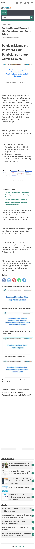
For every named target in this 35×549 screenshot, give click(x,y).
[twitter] (9, 280)
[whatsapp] (19, 280)
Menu (4, 12)
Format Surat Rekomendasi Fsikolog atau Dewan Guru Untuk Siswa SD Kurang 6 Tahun (20, 481)
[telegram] (24, 280)
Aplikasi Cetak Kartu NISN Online (19, 487)
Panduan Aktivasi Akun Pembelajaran (16, 200)
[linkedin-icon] (24, 2)
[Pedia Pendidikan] (6, 8)
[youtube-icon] (32, 2)
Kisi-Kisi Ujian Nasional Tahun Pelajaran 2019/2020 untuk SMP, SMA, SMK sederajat (20, 497)
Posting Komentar (7, 40)
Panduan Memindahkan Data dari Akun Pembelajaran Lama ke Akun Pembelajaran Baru (18, 195)
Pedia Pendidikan (19, 546)
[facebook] (4, 280)
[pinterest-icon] (28, 2)
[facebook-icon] (17, 2)
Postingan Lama (28, 449)
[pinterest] (14, 280)
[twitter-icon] (21, 2)
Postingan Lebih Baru (8, 449)
